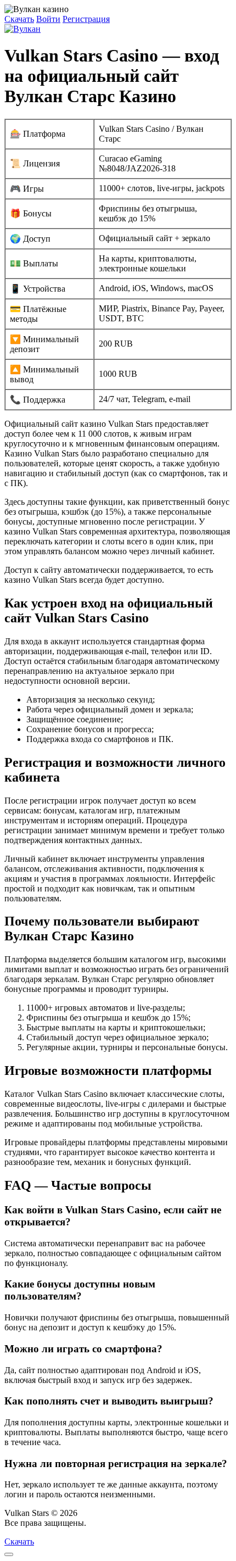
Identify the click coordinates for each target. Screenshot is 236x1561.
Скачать (19, 19)
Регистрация (86, 19)
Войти (48, 19)
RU (94, 1522)
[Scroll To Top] (8, 1554)
